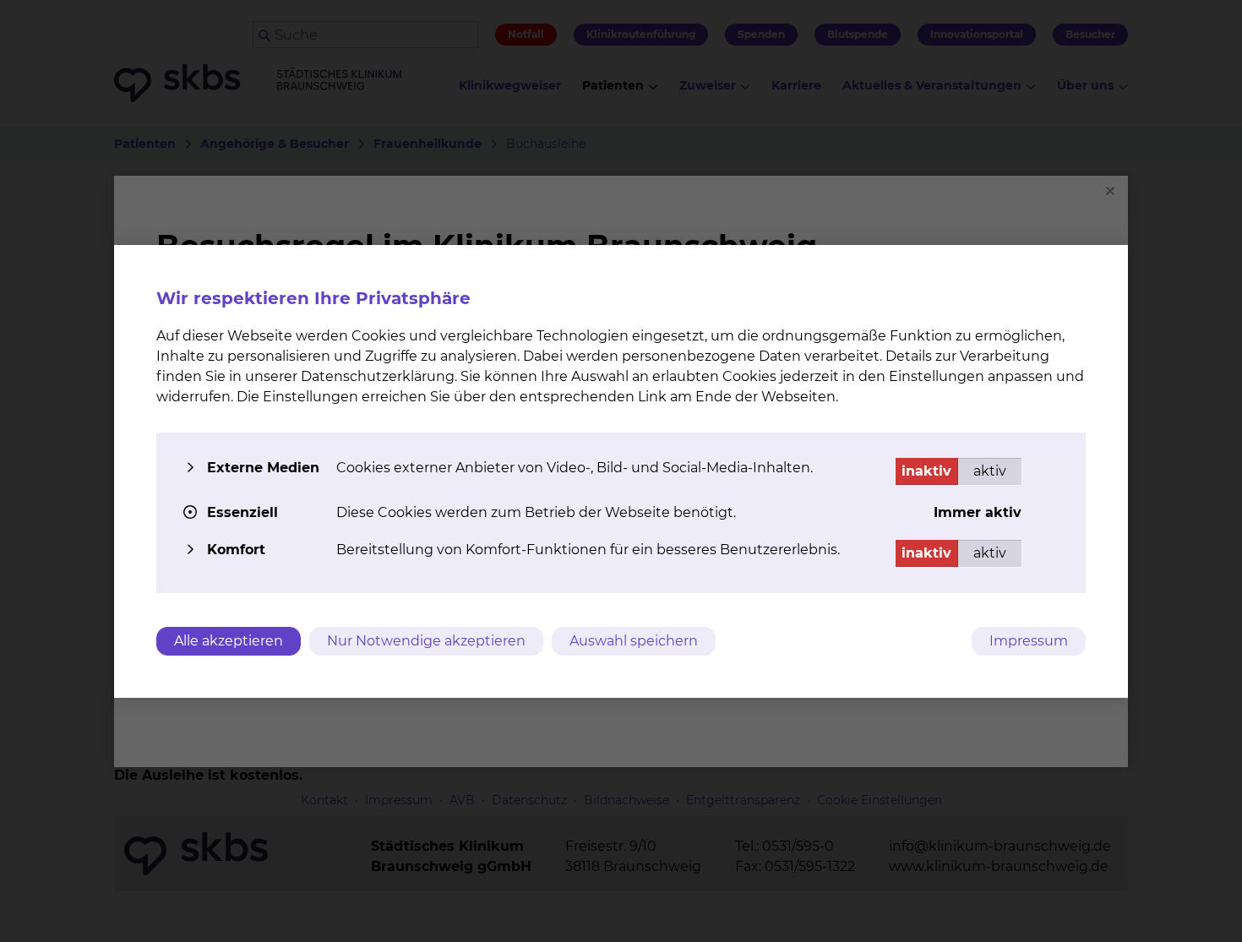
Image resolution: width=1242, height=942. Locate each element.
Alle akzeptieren (228, 641)
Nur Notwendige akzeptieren (426, 641)
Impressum (1028, 641)
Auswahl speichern (633, 641)
